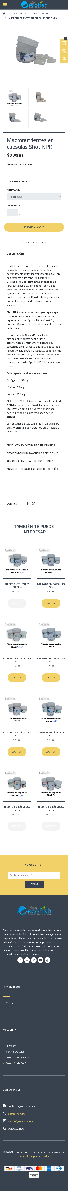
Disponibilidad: (17, 181)
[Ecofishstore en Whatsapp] (34, 960)
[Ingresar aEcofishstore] (64, 59)
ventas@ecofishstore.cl (22, 1121)
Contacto (11, 1003)
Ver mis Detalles (15, 1052)
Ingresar (11, 1046)
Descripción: (15, 253)
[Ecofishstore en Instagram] (27, 960)
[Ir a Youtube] (40, 960)
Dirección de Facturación (20, 1057)
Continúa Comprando (35, 242)
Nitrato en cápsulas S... (51, 585)
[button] (7, 54)
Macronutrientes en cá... (17, 585)
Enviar (34, 884)
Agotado (17, 603)
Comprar (51, 603)
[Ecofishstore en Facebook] (20, 960)
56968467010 (16, 1114)
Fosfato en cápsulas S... (17, 659)
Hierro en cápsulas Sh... (17, 808)
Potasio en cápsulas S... (51, 733)
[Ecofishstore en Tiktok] (47, 960)
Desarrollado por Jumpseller (34, 1156)
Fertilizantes (40, 13)
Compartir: (14, 504)
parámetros (19, 13)
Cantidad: (13, 205)
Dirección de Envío (16, 1063)
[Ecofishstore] (34, 4)
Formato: (13, 190)
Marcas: (12, 164)
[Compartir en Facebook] (28, 504)
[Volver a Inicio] (4, 14)
